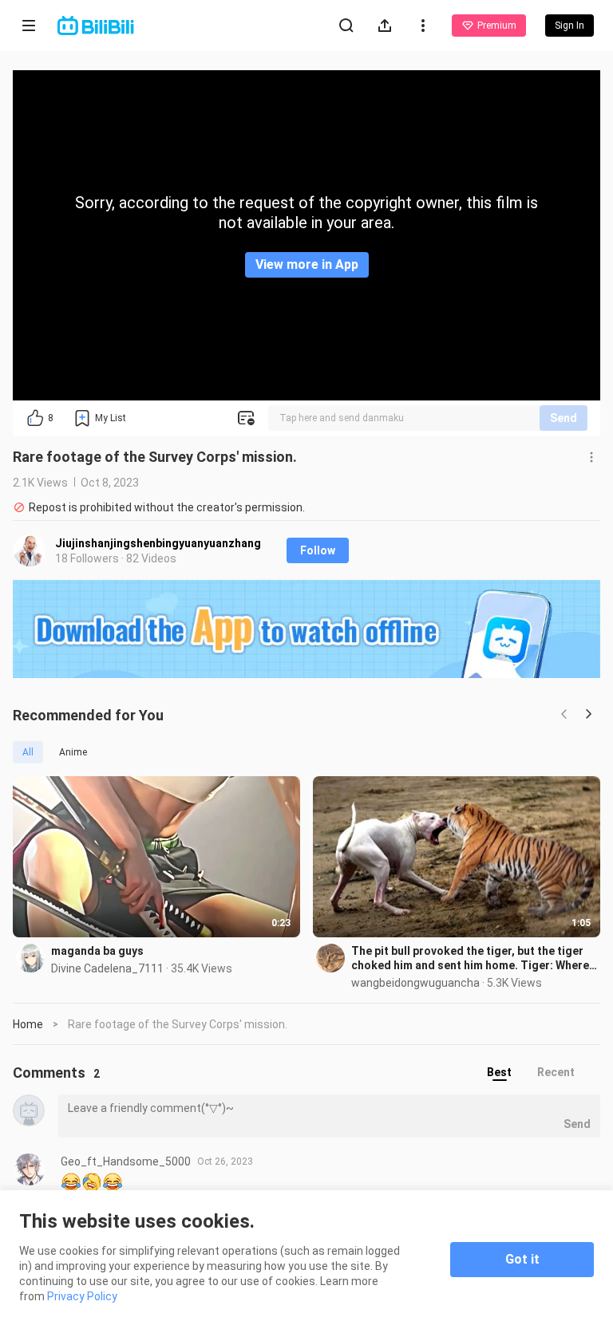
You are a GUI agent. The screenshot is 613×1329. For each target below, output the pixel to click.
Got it (522, 1259)
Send (563, 418)
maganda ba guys (97, 950)
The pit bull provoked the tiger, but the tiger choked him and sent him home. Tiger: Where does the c (470, 958)
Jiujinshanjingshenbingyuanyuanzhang (158, 543)
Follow (317, 550)
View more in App (306, 264)
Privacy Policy (82, 1296)
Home (28, 1024)
